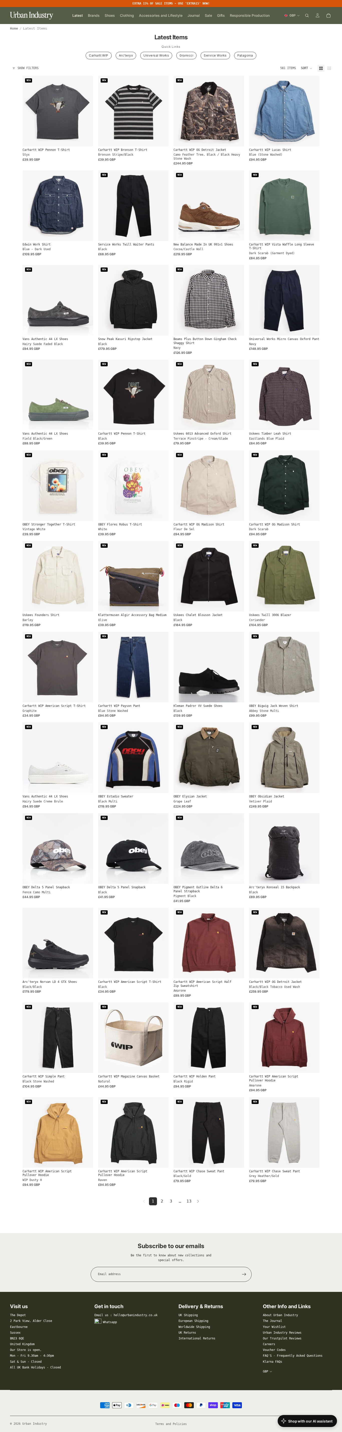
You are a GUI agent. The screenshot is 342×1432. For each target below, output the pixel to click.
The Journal (272, 1321)
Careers (269, 1344)
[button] (306, 68)
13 (189, 1201)
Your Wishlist (274, 1327)
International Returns (197, 1338)
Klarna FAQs (272, 1361)
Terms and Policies (171, 1424)
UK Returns (187, 1332)
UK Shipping (188, 1315)
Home (14, 28)
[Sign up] (244, 1274)
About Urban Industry (280, 1315)
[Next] (198, 1201)
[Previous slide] (105, 111)
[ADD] (160, 604)
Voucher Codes (274, 1350)
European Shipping (193, 1321)
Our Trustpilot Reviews (282, 1338)
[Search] (306, 15)
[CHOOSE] (85, 138)
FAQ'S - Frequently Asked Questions (292, 1355)
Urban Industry (34, 1423)
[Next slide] (160, 111)
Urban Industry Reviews (282, 1332)
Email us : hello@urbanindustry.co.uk (125, 1315)
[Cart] (328, 15)
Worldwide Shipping (194, 1327)
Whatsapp (110, 1322)
